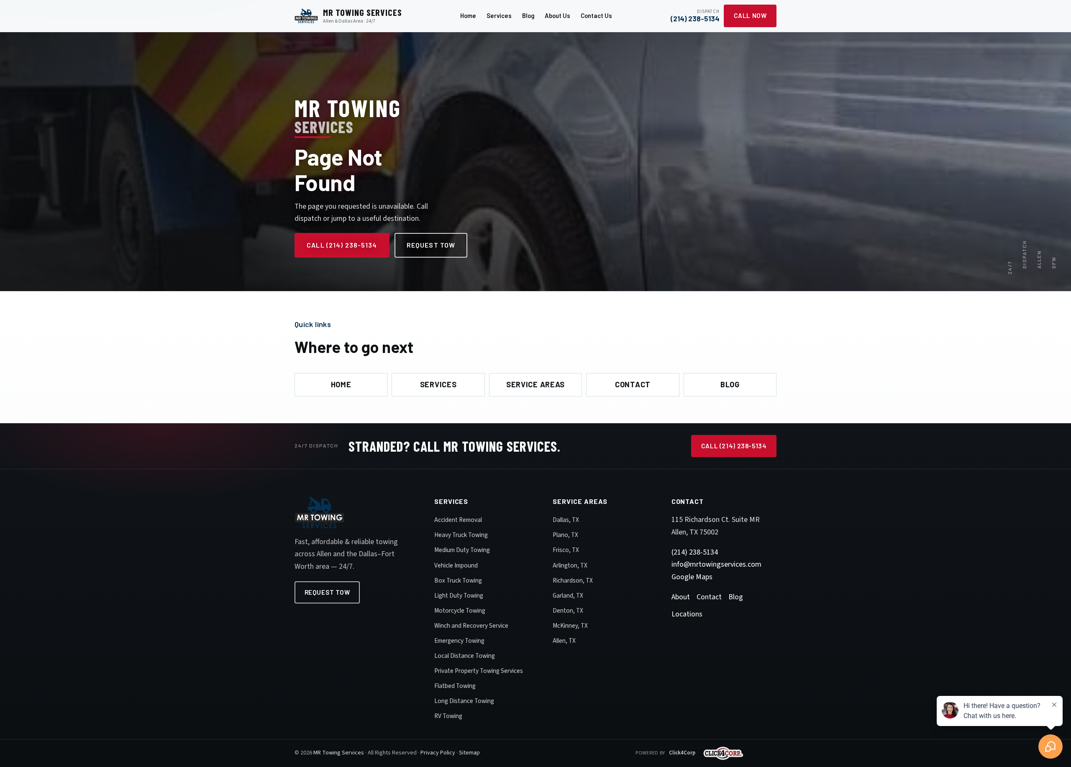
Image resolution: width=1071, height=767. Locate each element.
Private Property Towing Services (478, 670)
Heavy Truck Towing (461, 534)
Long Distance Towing (464, 701)
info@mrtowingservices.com (716, 564)
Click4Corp (682, 753)
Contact (633, 384)
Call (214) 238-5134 (342, 245)
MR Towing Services (338, 753)
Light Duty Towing (458, 595)
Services (499, 15)
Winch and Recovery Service (471, 625)
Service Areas (535, 384)
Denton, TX (568, 610)
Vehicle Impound (456, 565)
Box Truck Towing (458, 580)
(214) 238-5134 (694, 552)
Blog (528, 15)
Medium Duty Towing (462, 550)
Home (468, 15)
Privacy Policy (437, 753)
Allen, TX (564, 640)
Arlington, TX (570, 565)
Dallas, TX (566, 519)
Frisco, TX (566, 550)
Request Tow (431, 245)
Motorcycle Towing (459, 610)
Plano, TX (565, 534)
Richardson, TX (573, 580)
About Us (557, 15)
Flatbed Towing (455, 685)
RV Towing (448, 716)
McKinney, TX (570, 625)
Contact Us (596, 15)
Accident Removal (458, 519)
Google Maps (691, 577)
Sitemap (469, 753)
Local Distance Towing (464, 655)
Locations (686, 614)
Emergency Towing (459, 640)
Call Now (750, 15)
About (680, 597)
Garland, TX (568, 595)
